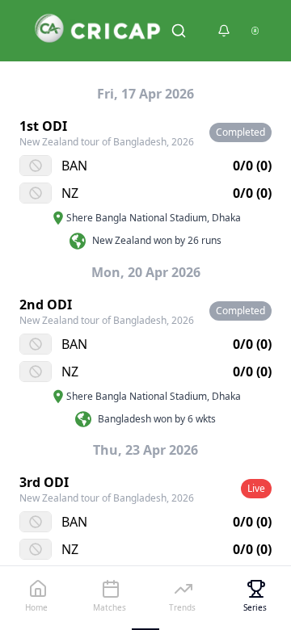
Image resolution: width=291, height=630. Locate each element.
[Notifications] (224, 30)
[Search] (178, 30)
